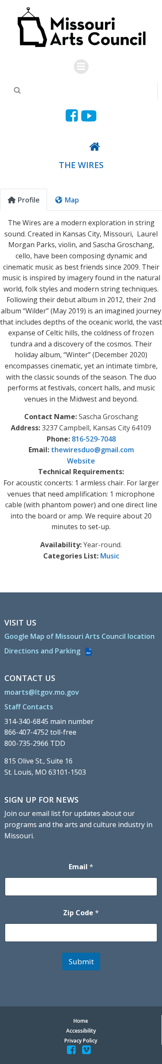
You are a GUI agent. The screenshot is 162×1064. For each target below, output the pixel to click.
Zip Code (81, 913)
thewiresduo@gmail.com (92, 449)
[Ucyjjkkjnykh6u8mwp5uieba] (88, 115)
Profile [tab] (29, 200)
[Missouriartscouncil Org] (81, 27)
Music (109, 556)
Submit (81, 961)
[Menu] (81, 66)
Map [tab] (72, 200)
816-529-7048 (94, 439)
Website (81, 461)
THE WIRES (81, 165)
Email (81, 867)
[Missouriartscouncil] (73, 115)
